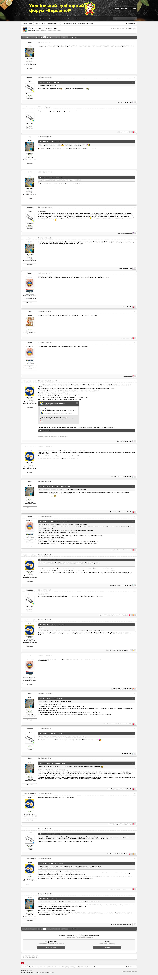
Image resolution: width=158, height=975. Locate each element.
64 (50, 37)
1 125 (30, 95)
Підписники (128, 28)
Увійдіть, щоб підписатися (118, 28)
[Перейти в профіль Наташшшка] (29, 87)
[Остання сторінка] (67, 37)
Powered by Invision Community (129, 971)
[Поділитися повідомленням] (134, 42)
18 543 (30, 292)
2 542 (30, 60)
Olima (124, 306)
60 (39, 37)
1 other (123, 476)
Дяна (115, 476)
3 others (123, 723)
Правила (62, 18)
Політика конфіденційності (37, 972)
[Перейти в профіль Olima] (29, 321)
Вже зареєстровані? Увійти (120, 8)
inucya (114, 615)
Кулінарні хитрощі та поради (54, 30)
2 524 (30, 329)
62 (44, 37)
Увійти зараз (107, 947)
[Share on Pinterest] (22, 963)
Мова (22, 972)
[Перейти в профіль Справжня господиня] (29, 391)
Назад (26, 37)
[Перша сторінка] (23, 37)
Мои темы (30, 68)
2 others (119, 615)
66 (56, 37)
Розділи (43, 18)
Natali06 (29, 273)
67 (59, 37)
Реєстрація (133, 8)
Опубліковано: (45, 42)
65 (53, 37)
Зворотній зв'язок (74, 18)
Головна (26, 18)
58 (33, 37)
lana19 (33, 30)
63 (47, 37)
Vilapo (57, 455)
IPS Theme (23, 970)
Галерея (53, 18)
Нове (35, 18)
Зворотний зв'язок (49, 972)
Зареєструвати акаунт (51, 947)
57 (30, 37)
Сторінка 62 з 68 (73, 37)
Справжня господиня (30, 381)
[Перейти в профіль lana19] (25, 29)
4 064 (30, 398)
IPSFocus (30, 970)
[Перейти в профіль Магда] (29, 52)
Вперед (63, 37)
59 (36, 37)
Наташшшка (29, 77)
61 (41, 37)
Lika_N (123, 102)
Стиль (27, 972)
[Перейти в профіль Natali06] (29, 283)
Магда (29, 42)
